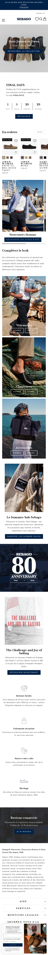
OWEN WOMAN (9, 166)
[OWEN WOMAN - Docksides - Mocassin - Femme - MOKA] (11, 157)
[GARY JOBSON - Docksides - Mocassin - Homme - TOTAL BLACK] (45, 157)
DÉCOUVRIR (24, 116)
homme (17, 330)
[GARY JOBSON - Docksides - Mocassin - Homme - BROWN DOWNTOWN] (41, 157)
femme (31, 330)
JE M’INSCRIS (24, 832)
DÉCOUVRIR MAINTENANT (24, 672)
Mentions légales (23, 915)
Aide (23, 901)
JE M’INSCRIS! (12, 944)
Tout (40, 132)
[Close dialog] (44, 925)
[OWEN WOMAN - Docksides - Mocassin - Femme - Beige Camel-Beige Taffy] (3, 157)
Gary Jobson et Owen (24, 41)
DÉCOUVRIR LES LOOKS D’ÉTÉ (22, 240)
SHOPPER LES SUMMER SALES (24, 536)
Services (23, 908)
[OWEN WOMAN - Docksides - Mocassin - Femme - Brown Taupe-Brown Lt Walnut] (7, 157)
